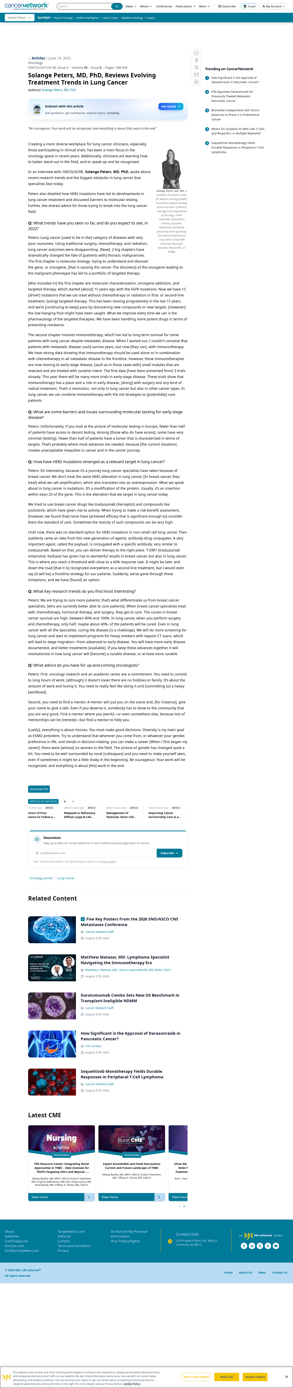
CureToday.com (16, 1241)
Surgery (150, 18)
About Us (245, 1272)
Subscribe (167, 853)
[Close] (286, 1376)
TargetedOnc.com (71, 1231)
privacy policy (108, 861)
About (9, 1231)
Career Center (110, 18)
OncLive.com (14, 1246)
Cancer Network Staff (99, 932)
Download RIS (39, 789)
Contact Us (279, 1272)
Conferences (164, 6)
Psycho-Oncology (63, 18)
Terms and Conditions (74, 1246)
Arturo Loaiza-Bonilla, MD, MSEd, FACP (144, 970)
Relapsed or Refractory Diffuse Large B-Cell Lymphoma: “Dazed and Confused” (80, 815)
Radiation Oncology (132, 18)
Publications (184, 6)
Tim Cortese (93, 1046)
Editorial (64, 1236)
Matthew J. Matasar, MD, (101, 970)
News (129, 6)
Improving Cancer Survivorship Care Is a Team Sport (163, 815)
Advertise (12, 1236)
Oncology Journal (41, 878)
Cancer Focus (17, 17)
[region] (146, 1377)
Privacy (63, 1250)
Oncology (35, 63)
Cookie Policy (131, 1384)
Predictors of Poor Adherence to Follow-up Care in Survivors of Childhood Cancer (38, 815)
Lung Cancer (65, 878)
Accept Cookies (255, 1377)
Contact (64, 1241)
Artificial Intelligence (87, 18)
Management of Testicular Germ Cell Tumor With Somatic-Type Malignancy (121, 815)
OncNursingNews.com (22, 1250)
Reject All (226, 1377)
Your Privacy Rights (125, 1241)
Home (228, 1272)
